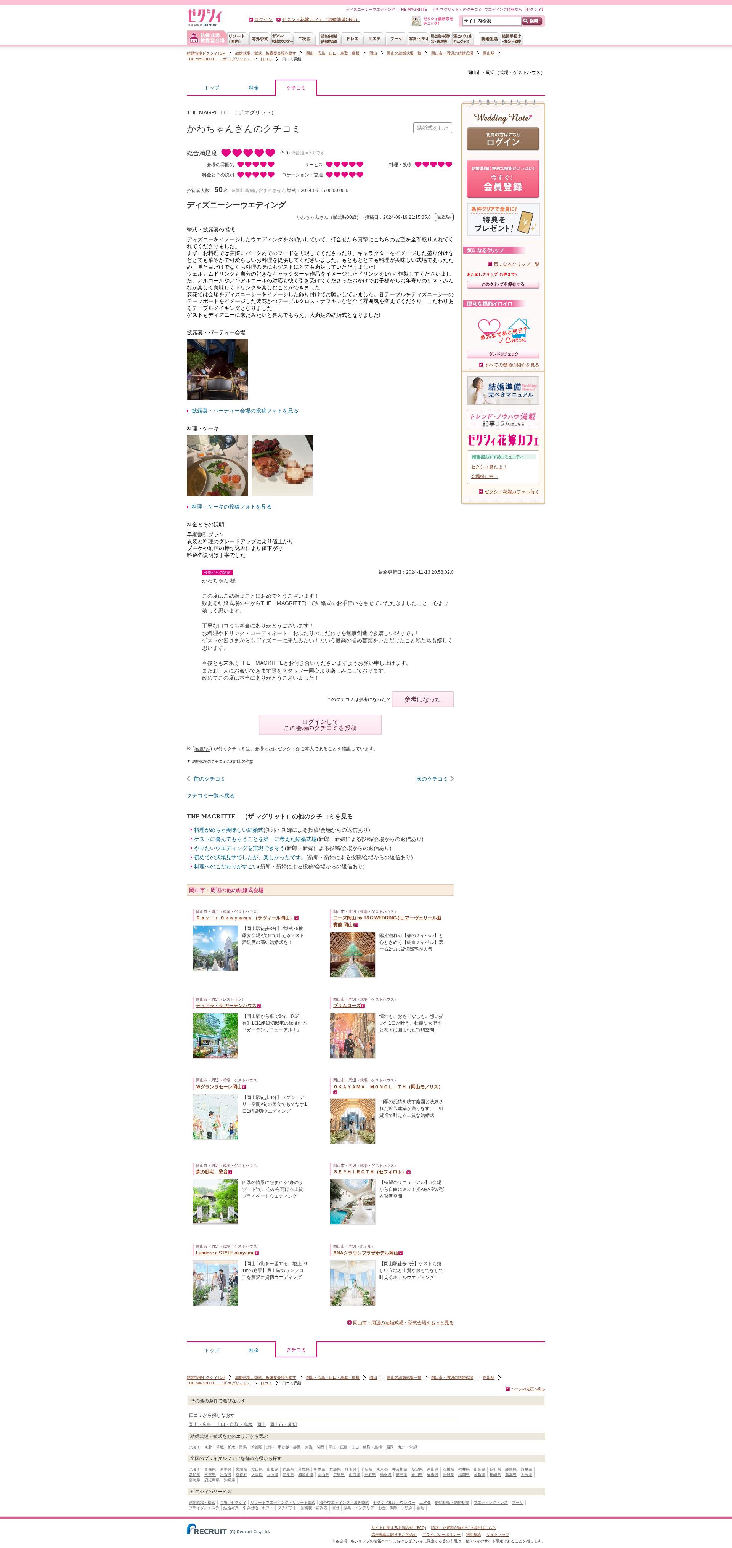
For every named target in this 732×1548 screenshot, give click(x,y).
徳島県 (401, 1475)
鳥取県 (370, 1475)
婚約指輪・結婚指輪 (452, 1502)
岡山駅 (488, 53)
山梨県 (479, 1469)
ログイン (263, 19)
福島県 (288, 1469)
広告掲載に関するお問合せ (394, 1534)
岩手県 (225, 1469)
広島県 (339, 1475)
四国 (390, 1447)
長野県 (495, 1469)
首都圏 (256, 1447)
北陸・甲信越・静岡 (283, 1447)
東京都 (382, 1469)
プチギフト (287, 1508)
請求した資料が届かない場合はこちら (463, 1528)
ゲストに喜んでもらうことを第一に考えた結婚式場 (255, 839)
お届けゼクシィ (233, 1502)
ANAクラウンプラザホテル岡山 (365, 1253)
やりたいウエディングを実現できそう (239, 848)
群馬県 (335, 1469)
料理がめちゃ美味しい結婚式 (228, 830)
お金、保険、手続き (395, 1508)
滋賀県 (225, 1475)
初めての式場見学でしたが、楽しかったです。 (250, 857)
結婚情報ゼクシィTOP (206, 53)
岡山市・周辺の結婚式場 (452, 53)
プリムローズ (347, 1005)
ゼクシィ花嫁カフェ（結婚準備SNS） (321, 19)
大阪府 (257, 1475)
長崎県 (495, 1475)
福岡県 (464, 1475)
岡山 (373, 53)
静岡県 (511, 1469)
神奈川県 (399, 1469)
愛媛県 (432, 1475)
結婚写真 (231, 1508)
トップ (211, 88)
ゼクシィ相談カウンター (394, 1502)
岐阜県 (526, 1469)
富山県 (432, 1469)
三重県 (210, 1475)
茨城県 (304, 1469)
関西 (320, 1447)
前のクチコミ (210, 779)
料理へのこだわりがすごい (226, 866)
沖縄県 (229, 1480)
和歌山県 (305, 1475)
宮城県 (241, 1469)
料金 (254, 88)
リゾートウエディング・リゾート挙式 (282, 1502)
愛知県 (194, 1475)
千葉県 (366, 1469)
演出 (335, 1508)
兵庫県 (272, 1475)
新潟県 (417, 1469)
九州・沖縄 (407, 1447)
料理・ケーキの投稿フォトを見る (232, 507)
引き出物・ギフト (258, 1508)
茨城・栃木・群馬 (231, 1447)
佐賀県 (479, 1475)
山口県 (354, 1475)
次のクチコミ (432, 779)
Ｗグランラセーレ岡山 (219, 1086)
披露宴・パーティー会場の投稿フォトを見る (245, 410)
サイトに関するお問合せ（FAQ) (398, 1528)
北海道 (194, 1447)
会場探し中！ (484, 476)
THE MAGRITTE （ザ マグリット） (219, 59)
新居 (420, 1508)
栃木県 (319, 1469)
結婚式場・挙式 (202, 1502)
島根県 (386, 1475)
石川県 (448, 1469)
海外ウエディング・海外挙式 (344, 1502)
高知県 (448, 1475)
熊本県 (511, 1475)
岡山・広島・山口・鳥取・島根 (333, 53)
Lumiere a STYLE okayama (225, 1253)
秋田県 (257, 1469)
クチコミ (296, 88)
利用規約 (473, 1534)
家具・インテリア (359, 1508)
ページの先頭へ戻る (528, 1389)
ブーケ (517, 1502)
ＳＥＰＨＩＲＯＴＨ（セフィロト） (369, 1171)
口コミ (266, 59)
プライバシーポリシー (441, 1534)
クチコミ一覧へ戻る (211, 795)
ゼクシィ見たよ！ (489, 467)
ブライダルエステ (204, 1508)
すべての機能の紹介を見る (512, 364)
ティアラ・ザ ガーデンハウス (226, 1005)
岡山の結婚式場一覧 (404, 53)
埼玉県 (350, 1469)
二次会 (425, 1502)
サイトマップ (497, 1534)
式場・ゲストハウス (520, 72)
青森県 (210, 1469)
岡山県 (323, 1475)
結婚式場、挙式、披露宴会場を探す (265, 53)
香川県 (417, 1475)
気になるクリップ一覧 (516, 264)
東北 (208, 1447)
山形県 (272, 1469)
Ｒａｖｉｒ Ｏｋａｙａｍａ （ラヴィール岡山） (245, 918)
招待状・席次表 (314, 1508)
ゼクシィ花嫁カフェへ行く (512, 491)
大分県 (526, 1475)
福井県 (464, 1469)
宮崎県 (194, 1480)
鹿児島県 (212, 1480)
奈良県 (288, 1475)
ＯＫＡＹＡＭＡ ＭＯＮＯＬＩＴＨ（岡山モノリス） (388, 1086)
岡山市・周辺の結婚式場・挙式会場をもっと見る (403, 1322)
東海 (309, 1447)
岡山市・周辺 (481, 72)
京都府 (241, 1475)
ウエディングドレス (491, 1502)
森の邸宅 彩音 (212, 1171)
